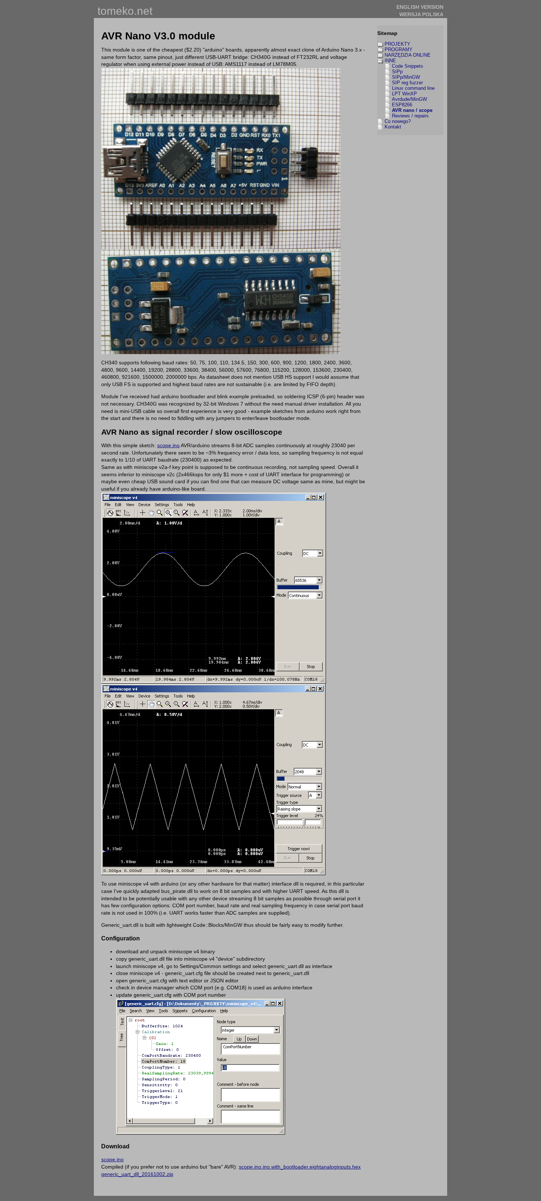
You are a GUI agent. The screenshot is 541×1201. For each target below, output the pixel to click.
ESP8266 (402, 104)
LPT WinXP (404, 93)
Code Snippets (407, 66)
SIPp (397, 71)
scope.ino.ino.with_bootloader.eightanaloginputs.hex (300, 1167)
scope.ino (168, 445)
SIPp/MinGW (406, 77)
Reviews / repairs (410, 116)
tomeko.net (125, 11)
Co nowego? (398, 121)
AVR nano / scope (412, 110)
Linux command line (413, 88)
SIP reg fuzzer (407, 82)
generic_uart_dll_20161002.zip (137, 1174)
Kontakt (393, 127)
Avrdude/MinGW (409, 99)
